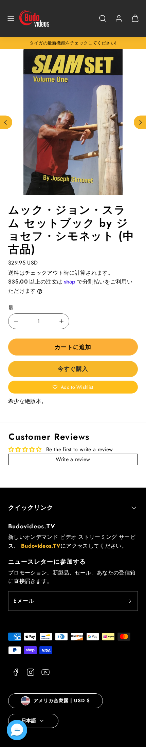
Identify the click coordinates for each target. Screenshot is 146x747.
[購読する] (130, 601)
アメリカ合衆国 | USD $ (62, 700)
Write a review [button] (73, 459)
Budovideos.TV (31, 526)
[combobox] (102, 22)
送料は (16, 273)
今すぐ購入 (73, 369)
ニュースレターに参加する (47, 561)
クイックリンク (31, 507)
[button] (11, 18)
